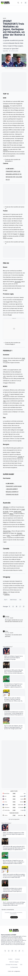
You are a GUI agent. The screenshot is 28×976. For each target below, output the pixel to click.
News (4, 18)
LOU (4, 376)
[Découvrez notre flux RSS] (22, 950)
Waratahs (19, 533)
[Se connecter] (21, 2)
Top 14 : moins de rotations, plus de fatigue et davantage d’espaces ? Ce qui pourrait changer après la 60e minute (13, 727)
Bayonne (5, 149)
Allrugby (9, 315)
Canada (6, 548)
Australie (6, 503)
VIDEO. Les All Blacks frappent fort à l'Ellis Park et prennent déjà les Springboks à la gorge (13, 657)
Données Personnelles (11, 964)
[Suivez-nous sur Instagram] (12, 950)
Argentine (6, 594)
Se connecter (14, 917)
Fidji (4, 401)
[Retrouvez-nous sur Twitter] (5, 950)
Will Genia (5, 507)
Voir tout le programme (14, 819)
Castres (5, 163)
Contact (10, 959)
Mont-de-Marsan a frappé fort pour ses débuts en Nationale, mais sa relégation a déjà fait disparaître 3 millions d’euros (13, 685)
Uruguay (6, 577)
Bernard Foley (6, 531)
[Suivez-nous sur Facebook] (8, 950)
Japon (8, 535)
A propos (17, 959)
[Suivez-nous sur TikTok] (19, 950)
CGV (21, 964)
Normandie (18, 281)
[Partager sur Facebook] (13, 606)
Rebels (11, 513)
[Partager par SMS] (20, 606)
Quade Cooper (17, 511)
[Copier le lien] (23, 606)
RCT (5, 234)
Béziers (5, 592)
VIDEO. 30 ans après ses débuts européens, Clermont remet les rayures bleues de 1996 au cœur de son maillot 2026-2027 (13, 699)
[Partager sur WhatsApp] (16, 606)
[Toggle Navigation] (25, 2)
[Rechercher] (18, 2)
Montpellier (6, 106)
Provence (6, 294)
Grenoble (20, 456)
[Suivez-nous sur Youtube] (15, 950)
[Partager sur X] (9, 606)
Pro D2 (6, 394)
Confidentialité (14, 967)
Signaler (11, 617)
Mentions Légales (14, 962)
